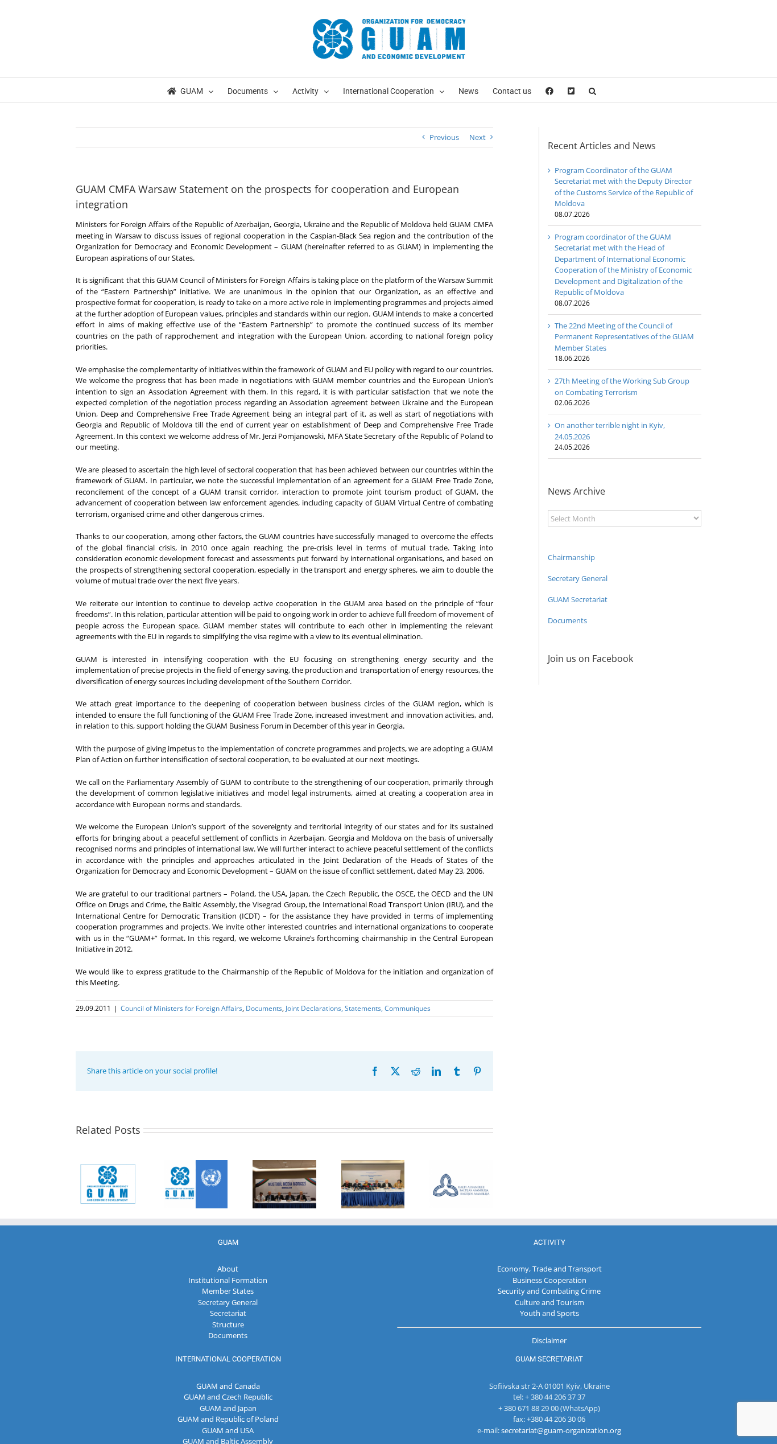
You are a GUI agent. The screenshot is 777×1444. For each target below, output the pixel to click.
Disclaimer (549, 1340)
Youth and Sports (549, 1313)
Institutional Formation (227, 1280)
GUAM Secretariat (577, 599)
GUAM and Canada (228, 1386)
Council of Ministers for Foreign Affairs (181, 1008)
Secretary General (577, 578)
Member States (228, 1291)
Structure (228, 1324)
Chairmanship (571, 557)
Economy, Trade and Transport (549, 1269)
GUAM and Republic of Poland (228, 1419)
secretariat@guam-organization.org (561, 1430)
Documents (264, 1008)
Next (477, 137)
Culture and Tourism (549, 1302)
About (227, 1269)
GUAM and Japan (228, 1408)
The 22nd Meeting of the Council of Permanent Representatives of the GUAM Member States (624, 336)
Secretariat (228, 1313)
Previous (444, 137)
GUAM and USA (228, 1430)
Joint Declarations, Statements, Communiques (358, 1008)
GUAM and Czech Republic (228, 1397)
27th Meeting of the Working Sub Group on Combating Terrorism (622, 386)
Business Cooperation (549, 1280)
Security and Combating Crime (549, 1291)
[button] (592, 90)
